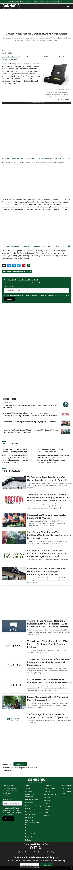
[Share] (9, 265)
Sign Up (9, 299)
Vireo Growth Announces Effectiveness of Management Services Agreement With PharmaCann (48, 662)
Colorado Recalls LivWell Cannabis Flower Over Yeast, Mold (51, 450)
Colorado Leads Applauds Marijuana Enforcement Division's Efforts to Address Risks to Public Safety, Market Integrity (49, 623)
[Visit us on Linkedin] (35, 847)
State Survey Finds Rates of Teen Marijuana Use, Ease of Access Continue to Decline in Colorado (30, 431)
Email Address (9, 286)
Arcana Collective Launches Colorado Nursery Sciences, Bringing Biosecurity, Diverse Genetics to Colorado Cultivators (30, 414)
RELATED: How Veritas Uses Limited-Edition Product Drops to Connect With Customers (36, 158)
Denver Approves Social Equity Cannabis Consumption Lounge (14, 450)
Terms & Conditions (31, 852)
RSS (57, 852)
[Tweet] (19, 265)
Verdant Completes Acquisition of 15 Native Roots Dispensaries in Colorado (47, 478)
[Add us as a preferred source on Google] (28, 265)
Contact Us (43, 852)
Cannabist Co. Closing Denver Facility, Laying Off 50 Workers (29, 421)
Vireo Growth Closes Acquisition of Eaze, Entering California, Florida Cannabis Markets (48, 644)
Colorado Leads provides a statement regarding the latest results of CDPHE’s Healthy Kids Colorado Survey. (47, 542)
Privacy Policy (19, 852)
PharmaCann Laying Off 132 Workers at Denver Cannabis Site (47, 698)
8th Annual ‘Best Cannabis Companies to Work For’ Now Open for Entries (29, 406)
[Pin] (23, 265)
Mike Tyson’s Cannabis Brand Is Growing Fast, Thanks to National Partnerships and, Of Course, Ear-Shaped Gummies (16, 458)
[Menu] (68, 6)
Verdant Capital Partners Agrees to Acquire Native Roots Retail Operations (47, 716)
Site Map (51, 852)
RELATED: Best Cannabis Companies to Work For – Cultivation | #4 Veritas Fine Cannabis (36, 246)
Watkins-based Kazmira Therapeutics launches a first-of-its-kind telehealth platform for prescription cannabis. (48, 561)
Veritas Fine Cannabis (10, 57)
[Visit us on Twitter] (40, 847)
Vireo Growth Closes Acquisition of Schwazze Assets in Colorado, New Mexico (49, 681)
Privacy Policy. (64, 295)
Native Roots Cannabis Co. (12, 59)
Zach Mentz (6, 51)
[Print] (4, 265)
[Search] (62, 6)
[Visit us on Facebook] (31, 847)
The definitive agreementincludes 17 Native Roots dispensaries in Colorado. (49, 721)
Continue (46, 865)
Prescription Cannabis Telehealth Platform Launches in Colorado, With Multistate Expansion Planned (46, 553)
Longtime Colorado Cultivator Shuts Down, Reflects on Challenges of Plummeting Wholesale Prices (46, 571)
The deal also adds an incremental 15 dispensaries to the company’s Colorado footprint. (46, 651)
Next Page (20, 764)
